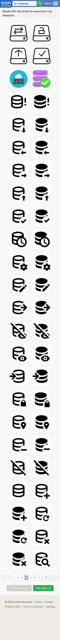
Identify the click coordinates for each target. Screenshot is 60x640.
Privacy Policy (12, 606)
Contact (48, 602)
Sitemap (50, 606)
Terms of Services (33, 606)
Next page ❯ (43, 588)
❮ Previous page (19, 588)
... (43, 577)
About (38, 602)
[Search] (40, 3)
